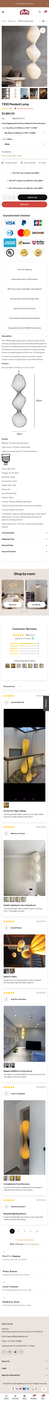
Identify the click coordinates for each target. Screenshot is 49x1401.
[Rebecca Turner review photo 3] (12, 899)
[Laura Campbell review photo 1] (24, 1137)
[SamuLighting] (24, 12)
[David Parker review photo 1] (24, 951)
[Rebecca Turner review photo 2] (6, 899)
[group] (24, 56)
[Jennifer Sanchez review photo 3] (12, 1065)
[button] (7, 3)
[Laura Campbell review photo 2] (6, 1178)
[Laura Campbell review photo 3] (12, 1178)
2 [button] (18, 1231)
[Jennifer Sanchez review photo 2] (6, 1065)
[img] (9, 696)
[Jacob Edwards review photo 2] (6, 805)
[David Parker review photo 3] (12, 971)
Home (4, 21)
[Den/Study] (36, 594)
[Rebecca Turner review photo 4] (18, 899)
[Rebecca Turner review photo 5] (23, 899)
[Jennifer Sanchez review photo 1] (24, 1034)
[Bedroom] (13, 594)
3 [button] (24, 1231)
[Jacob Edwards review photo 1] (24, 755)
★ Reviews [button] (46, 703)
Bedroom (12, 21)
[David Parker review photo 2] (6, 971)
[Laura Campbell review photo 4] (18, 1178)
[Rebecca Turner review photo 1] (24, 868)
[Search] (39, 11)
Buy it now (24, 204)
